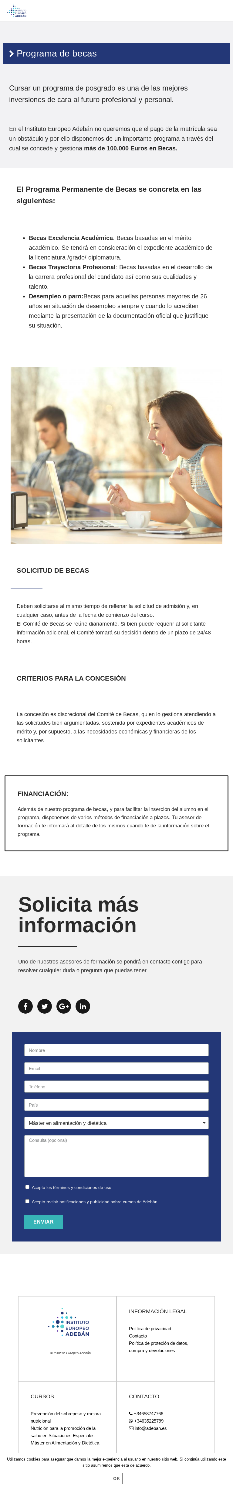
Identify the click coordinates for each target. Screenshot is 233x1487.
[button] (218, 8)
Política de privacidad (150, 1328)
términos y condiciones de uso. (83, 1187)
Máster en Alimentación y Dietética (65, 1442)
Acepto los (72, 1187)
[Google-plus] (63, 1006)
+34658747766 (148, 1413)
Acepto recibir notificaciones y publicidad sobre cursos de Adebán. (95, 1201)
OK (116, 1478)
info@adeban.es (150, 1428)
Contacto (138, 1335)
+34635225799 (148, 1420)
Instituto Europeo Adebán (27, 10)
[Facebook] (25, 1006)
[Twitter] (44, 1006)
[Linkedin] (83, 1006)
